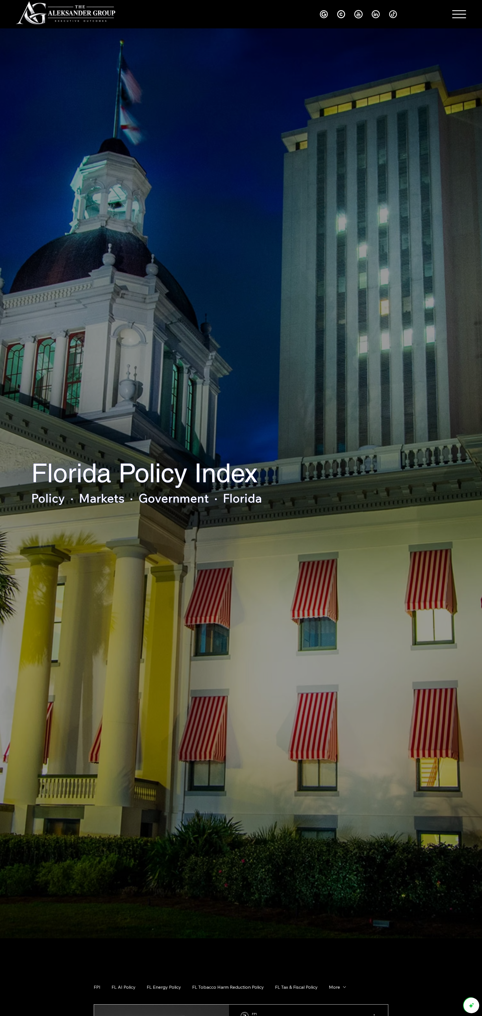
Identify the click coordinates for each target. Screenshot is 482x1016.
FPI (97, 987)
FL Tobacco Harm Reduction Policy (228, 987)
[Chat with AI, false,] (471, 1005)
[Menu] (459, 14)
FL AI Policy (124, 987)
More (334, 987)
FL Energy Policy (164, 987)
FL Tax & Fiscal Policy (296, 987)
